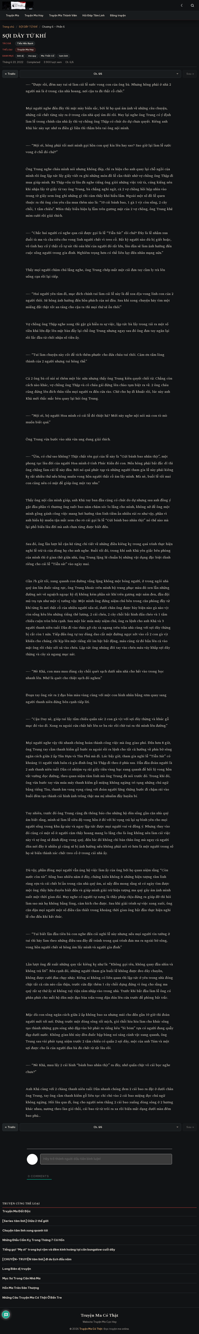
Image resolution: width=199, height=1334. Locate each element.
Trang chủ (8, 26)
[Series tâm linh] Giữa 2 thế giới (25, 1221)
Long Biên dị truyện (16, 1269)
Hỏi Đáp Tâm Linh (93, 15)
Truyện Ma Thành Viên (63, 15)
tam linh (63, 55)
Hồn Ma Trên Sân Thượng (20, 1288)
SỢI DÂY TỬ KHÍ (28, 26)
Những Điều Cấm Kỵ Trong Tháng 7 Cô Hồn (33, 1240)
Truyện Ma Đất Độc (16, 1211)
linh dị (20, 55)
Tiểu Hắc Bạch (25, 43)
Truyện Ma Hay (34, 15)
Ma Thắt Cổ (47, 55)
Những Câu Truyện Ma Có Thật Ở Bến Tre (32, 1297)
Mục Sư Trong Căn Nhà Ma (21, 1278)
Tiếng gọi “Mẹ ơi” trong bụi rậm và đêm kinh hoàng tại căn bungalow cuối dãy (58, 1249)
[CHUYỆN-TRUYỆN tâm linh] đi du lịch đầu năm (37, 1259)
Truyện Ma (12, 15)
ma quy (32, 55)
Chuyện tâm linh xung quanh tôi (25, 1230)
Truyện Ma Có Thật (99, 1315)
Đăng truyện (118, 15)
